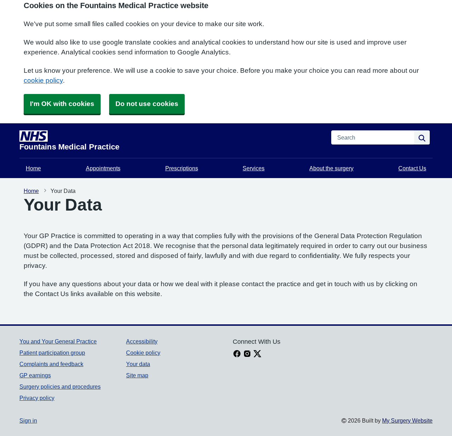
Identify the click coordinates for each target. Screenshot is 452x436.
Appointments (103, 168)
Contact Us (412, 168)
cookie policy (43, 80)
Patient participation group (52, 352)
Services (253, 168)
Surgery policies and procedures (60, 386)
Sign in (28, 420)
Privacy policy (36, 398)
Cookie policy (143, 352)
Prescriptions (181, 168)
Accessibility (141, 341)
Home (33, 168)
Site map (137, 375)
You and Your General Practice (58, 341)
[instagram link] (247, 354)
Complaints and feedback (51, 364)
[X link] (257, 354)
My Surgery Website (407, 420)
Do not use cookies (146, 103)
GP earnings (35, 375)
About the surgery (331, 168)
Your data (138, 364)
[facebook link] (237, 354)
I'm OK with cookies (62, 103)
